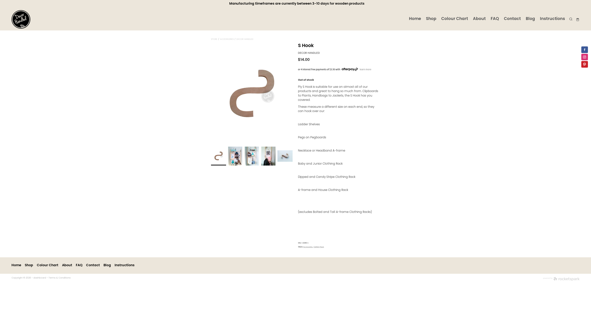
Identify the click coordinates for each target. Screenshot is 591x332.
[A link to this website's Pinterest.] (584, 64)
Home (415, 19)
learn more (365, 69)
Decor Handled (244, 39)
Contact (512, 19)
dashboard (39, 278)
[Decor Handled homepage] (68, 19)
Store (214, 39)
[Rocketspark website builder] (561, 279)
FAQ (495, 19)
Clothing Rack (319, 247)
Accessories (227, 39)
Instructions (552, 19)
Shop (431, 19)
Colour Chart (454, 19)
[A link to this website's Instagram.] (584, 57)
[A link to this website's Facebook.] (584, 49)
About (479, 19)
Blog (530, 19)
